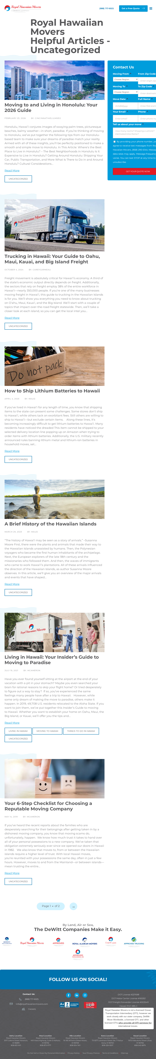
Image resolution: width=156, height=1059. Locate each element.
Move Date (120, 99)
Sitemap (124, 1053)
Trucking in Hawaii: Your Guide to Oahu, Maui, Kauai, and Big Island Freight (52, 259)
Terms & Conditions (110, 1053)
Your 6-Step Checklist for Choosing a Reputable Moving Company (48, 806)
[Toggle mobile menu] (151, 8)
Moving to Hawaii (47, 731)
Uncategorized (18, 178)
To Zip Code (146, 86)
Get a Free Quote (131, 8)
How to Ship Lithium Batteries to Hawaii (52, 391)
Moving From (122, 73)
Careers (32, 1009)
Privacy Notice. (74, 1053)
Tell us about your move (128, 124)
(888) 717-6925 (32, 999)
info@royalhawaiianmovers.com (32, 1004)
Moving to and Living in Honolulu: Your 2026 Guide (51, 107)
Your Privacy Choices (91, 1053)
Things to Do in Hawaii (81, 731)
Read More (12, 170)
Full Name (145, 99)
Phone (143, 111)
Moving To (120, 86)
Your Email (120, 111)
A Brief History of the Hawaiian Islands (50, 524)
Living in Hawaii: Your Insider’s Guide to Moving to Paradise (52, 659)
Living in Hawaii (18, 731)
